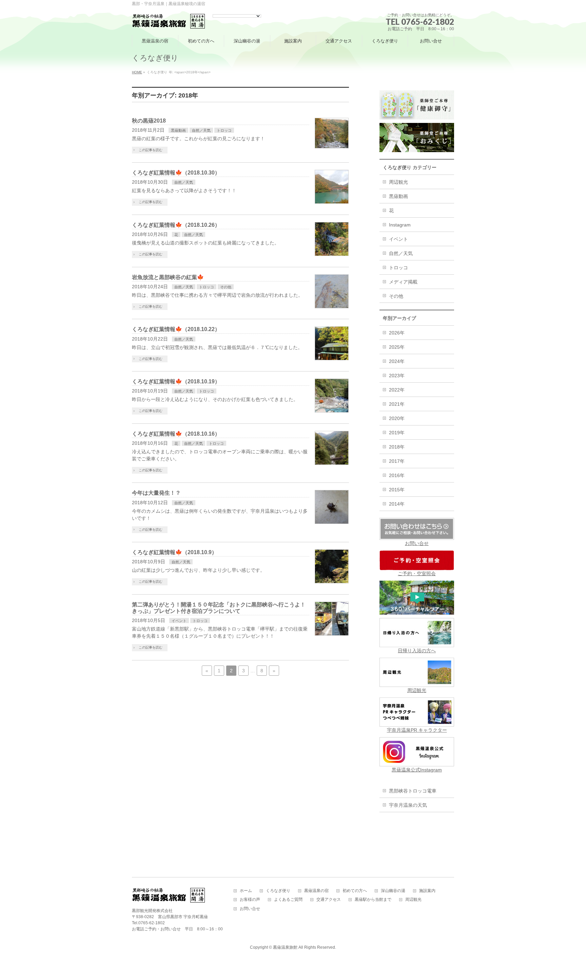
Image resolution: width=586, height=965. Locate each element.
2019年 (397, 432)
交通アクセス (328, 899)
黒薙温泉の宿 (316, 891)
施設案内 (427, 891)
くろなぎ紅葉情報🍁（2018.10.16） (176, 434)
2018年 (397, 447)
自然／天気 (201, 130)
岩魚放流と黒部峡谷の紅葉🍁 (168, 277)
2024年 (397, 361)
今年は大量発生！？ (156, 493)
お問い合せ (417, 543)
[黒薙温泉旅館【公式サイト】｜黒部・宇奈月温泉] (169, 21)
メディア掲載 (403, 282)
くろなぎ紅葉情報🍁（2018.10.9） (174, 552)
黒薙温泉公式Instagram (417, 769)
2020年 (397, 418)
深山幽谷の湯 (393, 891)
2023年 (397, 375)
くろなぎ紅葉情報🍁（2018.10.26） (176, 225)
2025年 (397, 347)
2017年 (397, 461)
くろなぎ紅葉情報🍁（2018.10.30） (176, 173)
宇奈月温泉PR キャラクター (417, 730)
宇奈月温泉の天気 (408, 805)
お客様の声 (250, 899)
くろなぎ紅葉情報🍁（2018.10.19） (176, 381)
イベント (179, 621)
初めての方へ (355, 891)
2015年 (397, 489)
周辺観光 (398, 182)
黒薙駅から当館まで (373, 899)
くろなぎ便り (278, 891)
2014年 (397, 504)
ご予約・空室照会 (417, 573)
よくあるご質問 (288, 899)
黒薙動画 (178, 130)
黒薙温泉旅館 (285, 947)
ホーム (246, 891)
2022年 (397, 390)
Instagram (400, 224)
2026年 (397, 332)
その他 (225, 287)
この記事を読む (150, 150)
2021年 (397, 404)
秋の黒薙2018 (149, 121)
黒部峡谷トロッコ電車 (412, 791)
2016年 (397, 475)
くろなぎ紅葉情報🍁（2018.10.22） (176, 329)
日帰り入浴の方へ (417, 650)
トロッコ (224, 130)
